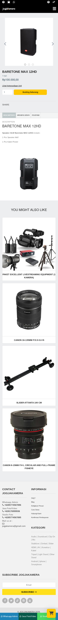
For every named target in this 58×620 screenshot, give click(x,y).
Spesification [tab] (23, 115)
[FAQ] (50, 1)
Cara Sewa (35, 510)
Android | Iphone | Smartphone (38, 563)
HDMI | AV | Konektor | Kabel (41, 549)
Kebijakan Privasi (37, 506)
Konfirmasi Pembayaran (39, 517)
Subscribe (28, 592)
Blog (32, 502)
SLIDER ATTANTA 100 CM (29, 402)
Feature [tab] (36, 115)
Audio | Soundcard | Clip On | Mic (43, 538)
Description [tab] (9, 115)
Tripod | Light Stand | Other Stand (42, 556)
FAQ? (33, 498)
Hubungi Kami (36, 513)
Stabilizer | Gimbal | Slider (42, 543)
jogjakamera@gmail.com (14, 526)
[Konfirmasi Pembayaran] (55, 1)
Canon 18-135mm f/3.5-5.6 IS (29, 340)
